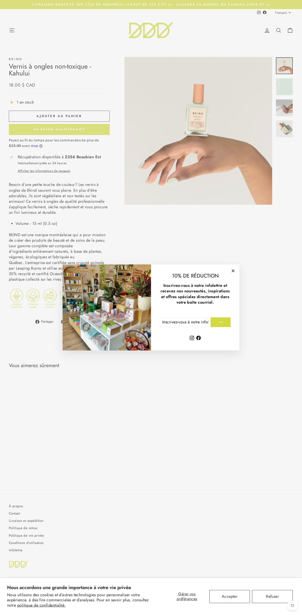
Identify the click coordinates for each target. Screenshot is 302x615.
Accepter (230, 596)
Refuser (272, 596)
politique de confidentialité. (41, 605)
